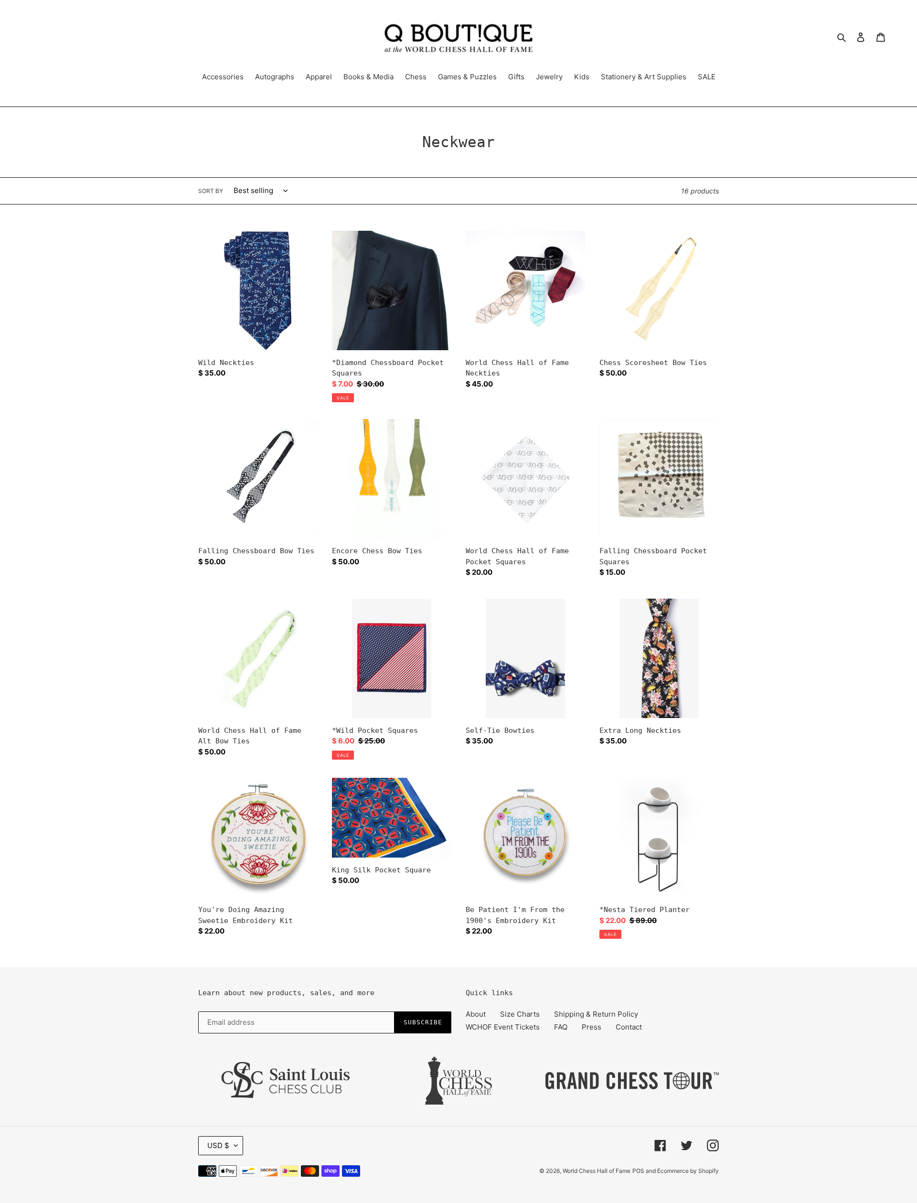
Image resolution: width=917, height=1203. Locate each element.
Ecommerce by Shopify (688, 1170)
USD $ (218, 1145)
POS (638, 1170)
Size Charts (520, 1014)
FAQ (560, 1026)
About (476, 1014)
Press (591, 1026)
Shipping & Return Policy (596, 1014)
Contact (629, 1026)
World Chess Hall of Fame (596, 1170)
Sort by (210, 190)
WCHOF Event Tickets (503, 1026)
